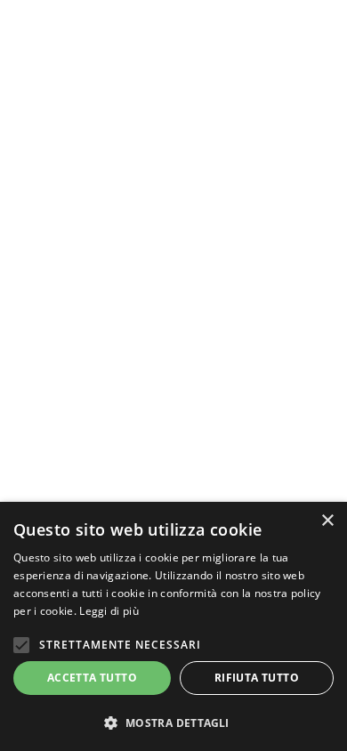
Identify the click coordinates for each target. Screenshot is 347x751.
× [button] (327, 521)
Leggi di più (109, 610)
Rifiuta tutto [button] (256, 677)
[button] (173, 722)
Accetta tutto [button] (92, 677)
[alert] (173, 626)
